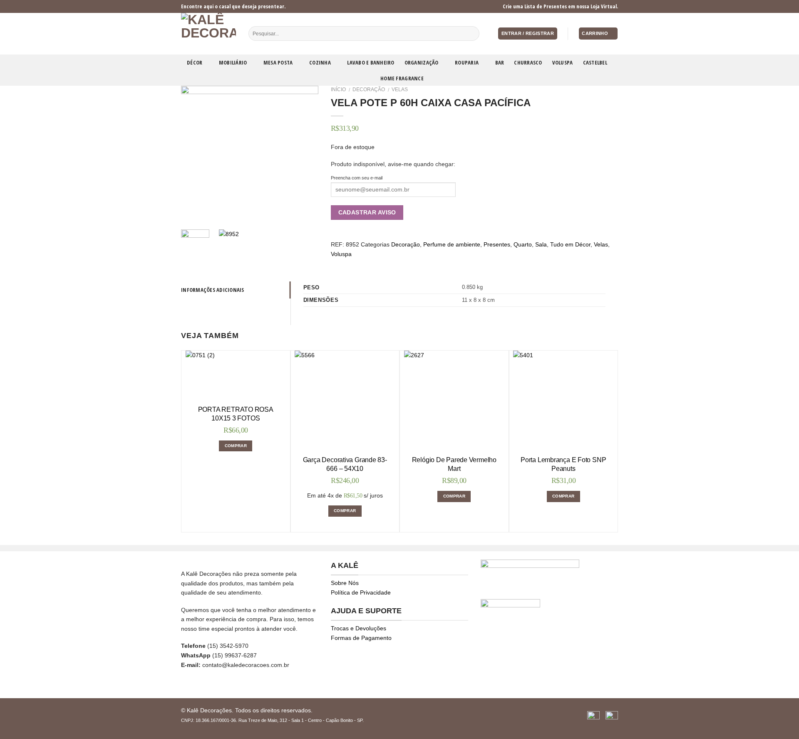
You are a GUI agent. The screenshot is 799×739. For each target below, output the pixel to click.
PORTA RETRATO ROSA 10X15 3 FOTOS (235, 414)
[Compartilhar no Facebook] (336, 263)
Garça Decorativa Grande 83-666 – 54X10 (345, 464)
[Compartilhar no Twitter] (345, 263)
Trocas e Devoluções (358, 628)
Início (338, 89)
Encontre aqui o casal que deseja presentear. (233, 6)
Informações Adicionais (212, 290)
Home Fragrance (402, 78)
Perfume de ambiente (451, 244)
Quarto (523, 244)
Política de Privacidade (361, 592)
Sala (541, 244)
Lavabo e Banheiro (370, 62)
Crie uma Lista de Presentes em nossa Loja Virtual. (560, 6)
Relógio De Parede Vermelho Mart (454, 464)
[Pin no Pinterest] (366, 263)
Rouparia (467, 62)
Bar (499, 62)
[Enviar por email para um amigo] (356, 263)
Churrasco (528, 62)
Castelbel (595, 62)
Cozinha (320, 62)
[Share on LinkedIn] (387, 263)
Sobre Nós (345, 583)
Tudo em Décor (570, 244)
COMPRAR (236, 445)
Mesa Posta (278, 62)
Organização (421, 62)
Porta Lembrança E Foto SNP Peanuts (563, 464)
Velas (400, 89)
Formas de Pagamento (361, 637)
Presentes (497, 244)
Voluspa (562, 62)
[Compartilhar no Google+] (377, 263)
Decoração (368, 89)
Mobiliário (233, 62)
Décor (194, 62)
